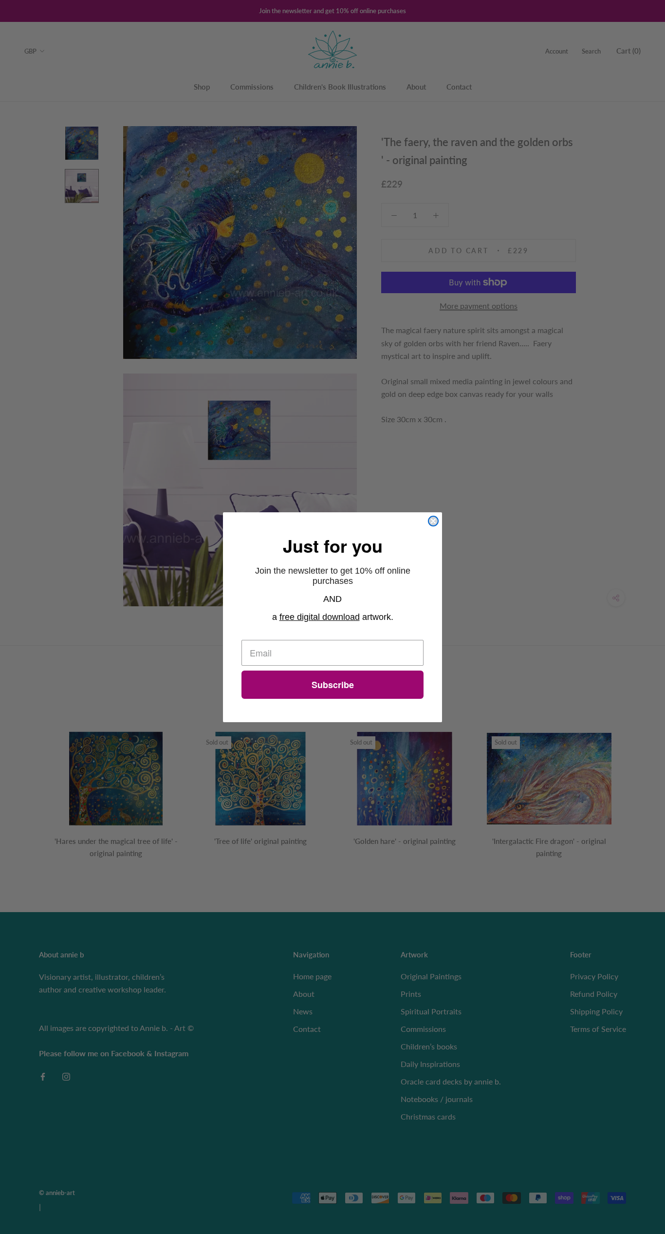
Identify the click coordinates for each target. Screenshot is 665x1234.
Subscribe (333, 684)
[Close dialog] (433, 521)
